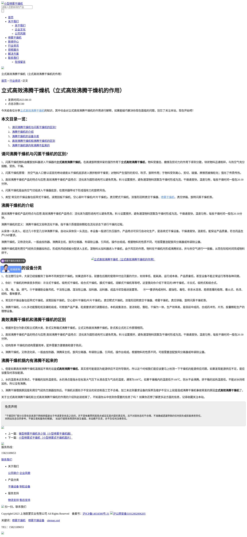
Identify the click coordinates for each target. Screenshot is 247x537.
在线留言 (20, 61)
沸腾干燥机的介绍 (23, 131)
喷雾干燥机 (15, 37)
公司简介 (13, 473)
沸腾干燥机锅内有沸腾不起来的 (31, 145)
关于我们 (13, 21)
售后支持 (24, 500)
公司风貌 (20, 33)
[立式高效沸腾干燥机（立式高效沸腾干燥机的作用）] (123, 259)
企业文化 (20, 29)
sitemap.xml (53, 520)
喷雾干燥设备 (36, 520)
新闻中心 (13, 41)
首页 (10, 17)
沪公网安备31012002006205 (129, 513)
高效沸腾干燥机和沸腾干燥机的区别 (33, 140)
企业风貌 (24, 473)
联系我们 (13, 57)
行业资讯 (13, 45)
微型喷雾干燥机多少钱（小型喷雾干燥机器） (46, 433)
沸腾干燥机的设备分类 (25, 136)
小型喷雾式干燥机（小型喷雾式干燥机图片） (46, 437)
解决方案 (13, 53)
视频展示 (13, 49)
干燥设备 (13, 486)
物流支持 (13, 500)
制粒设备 (24, 486)
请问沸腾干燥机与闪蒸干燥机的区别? (34, 127)
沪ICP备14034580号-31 (96, 513)
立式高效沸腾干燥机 (32, 110)
